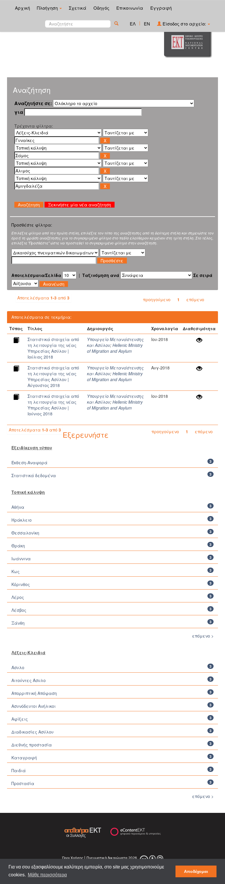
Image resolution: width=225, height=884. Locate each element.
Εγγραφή (161, 8)
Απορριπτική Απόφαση (34, 693)
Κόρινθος (20, 584)
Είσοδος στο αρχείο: (184, 23)
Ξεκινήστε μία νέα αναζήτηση (79, 205)
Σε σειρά (202, 275)
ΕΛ (133, 23)
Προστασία (22, 783)
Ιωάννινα (21, 558)
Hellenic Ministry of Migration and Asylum (115, 348)
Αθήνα (17, 507)
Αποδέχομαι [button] (196, 871)
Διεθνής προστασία (31, 745)
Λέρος (17, 597)
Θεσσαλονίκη (25, 533)
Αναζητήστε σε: (33, 103)
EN (147, 23)
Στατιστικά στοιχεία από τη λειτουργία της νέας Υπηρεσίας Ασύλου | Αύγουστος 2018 (53, 376)
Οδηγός (101, 8)
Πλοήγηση (48, 8)
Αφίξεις (19, 719)
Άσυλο (17, 667)
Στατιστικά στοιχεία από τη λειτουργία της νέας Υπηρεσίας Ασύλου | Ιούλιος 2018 (53, 348)
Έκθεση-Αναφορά (29, 462)
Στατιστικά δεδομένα (33, 475)
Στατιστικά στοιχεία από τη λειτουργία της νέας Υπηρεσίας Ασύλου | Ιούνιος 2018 (53, 405)
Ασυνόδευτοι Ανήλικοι (33, 706)
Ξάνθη (18, 623)
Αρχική (22, 8)
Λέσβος (18, 610)
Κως (15, 571)
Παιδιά (18, 770)
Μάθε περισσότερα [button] (47, 874)
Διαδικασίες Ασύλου (32, 732)
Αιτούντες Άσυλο (28, 680)
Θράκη (18, 546)
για (18, 112)
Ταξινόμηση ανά (100, 275)
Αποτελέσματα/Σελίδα (36, 275)
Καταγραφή (24, 757)
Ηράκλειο (21, 520)
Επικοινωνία (129, 8)
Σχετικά (77, 8)
